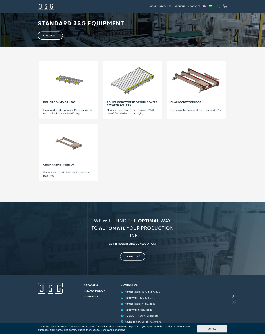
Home (153, 6)
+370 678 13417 (140, 297)
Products (165, 6)
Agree (212, 328)
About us (180, 6)
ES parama (91, 285)
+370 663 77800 (142, 291)
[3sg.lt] (46, 6)
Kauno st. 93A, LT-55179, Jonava (143, 321)
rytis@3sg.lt (138, 309)
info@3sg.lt (140, 303)
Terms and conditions (113, 329)
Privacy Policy (94, 290)
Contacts (194, 6)
